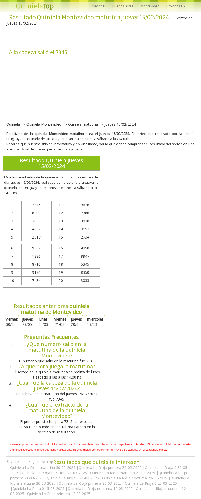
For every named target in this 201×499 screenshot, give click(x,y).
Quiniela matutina (83, 124)
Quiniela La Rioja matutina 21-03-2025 (123, 472)
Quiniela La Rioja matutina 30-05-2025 (43, 467)
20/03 (76, 322)
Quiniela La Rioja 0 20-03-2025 (151, 483)
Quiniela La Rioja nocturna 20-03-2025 (135, 477)
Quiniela (35, 6)
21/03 (60, 322)
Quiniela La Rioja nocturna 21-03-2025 (55, 472)
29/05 (27, 322)
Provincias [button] (174, 6)
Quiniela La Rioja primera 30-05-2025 (111, 467)
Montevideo (150, 6)
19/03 (95, 322)
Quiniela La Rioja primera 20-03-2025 (91, 483)
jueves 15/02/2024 (120, 124)
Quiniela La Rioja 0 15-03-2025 (38, 488)
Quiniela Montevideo (44, 124)
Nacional (98, 6)
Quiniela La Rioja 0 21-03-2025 (73, 477)
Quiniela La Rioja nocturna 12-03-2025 (101, 488)
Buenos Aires (122, 6)
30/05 (12, 322)
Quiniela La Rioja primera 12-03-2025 (58, 493)
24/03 (43, 322)
